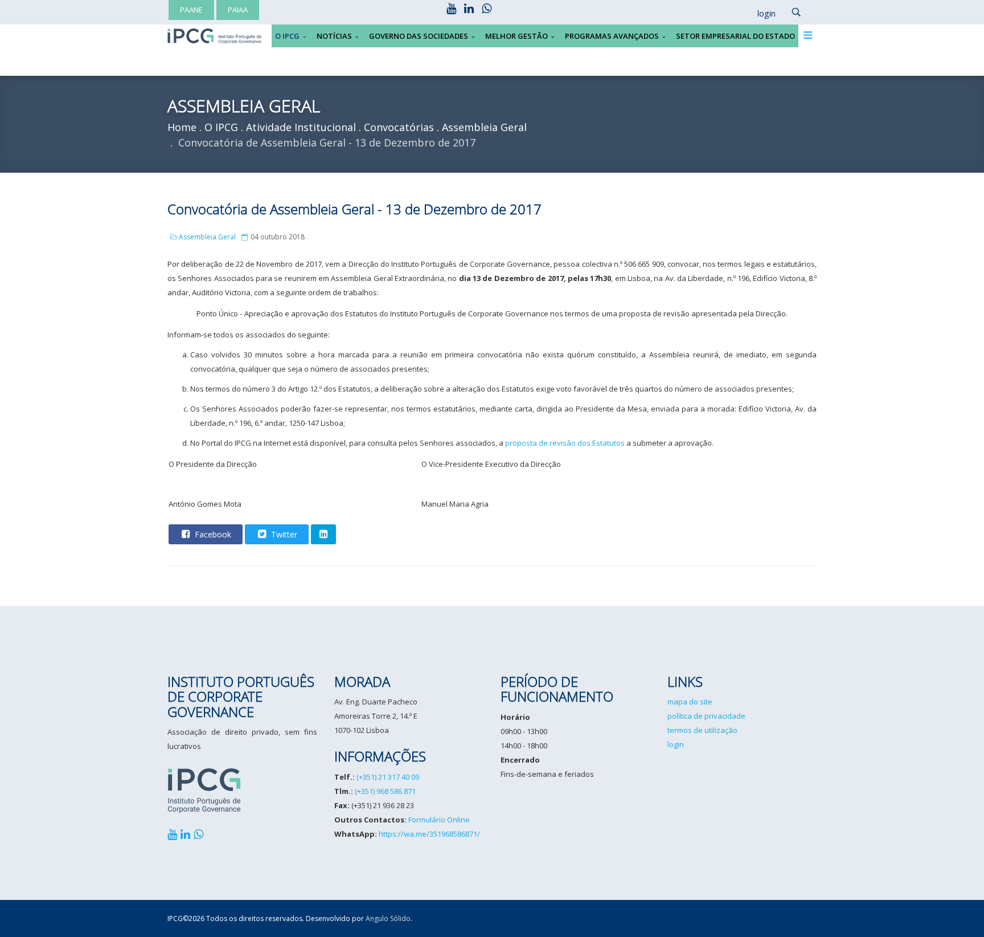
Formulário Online (439, 819)
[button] (761, 14)
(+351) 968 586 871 (385, 791)
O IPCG (287, 36)
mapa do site (689, 701)
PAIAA (238, 10)
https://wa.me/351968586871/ (429, 834)
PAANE (191, 10)
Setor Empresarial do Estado (735, 36)
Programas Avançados (612, 36)
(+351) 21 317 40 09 (387, 777)
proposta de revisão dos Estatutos (565, 443)
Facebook (211, 534)
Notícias (334, 36)
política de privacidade (706, 716)
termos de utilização (702, 730)
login (675, 744)
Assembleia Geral (207, 237)
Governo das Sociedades (418, 36)
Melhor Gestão (516, 36)
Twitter (283, 534)
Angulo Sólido (388, 918)
